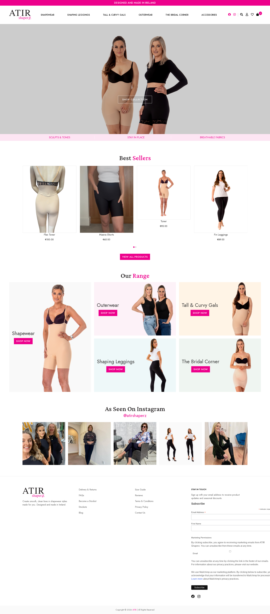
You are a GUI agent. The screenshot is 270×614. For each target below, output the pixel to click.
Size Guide (140, 489)
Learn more (197, 579)
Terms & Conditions (144, 501)
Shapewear (47, 14)
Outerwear (146, 14)
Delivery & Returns (88, 489)
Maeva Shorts (104, 235)
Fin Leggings (218, 235)
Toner (161, 221)
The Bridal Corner (177, 14)
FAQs (81, 495)
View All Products (135, 257)
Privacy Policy (141, 507)
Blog (81, 512)
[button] (134, 247)
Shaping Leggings (78, 14)
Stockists (83, 507)
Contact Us (140, 512)
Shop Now (23, 341)
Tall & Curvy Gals (114, 14)
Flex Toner (46, 235)
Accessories (209, 14)
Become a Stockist (87, 501)
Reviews (139, 495)
